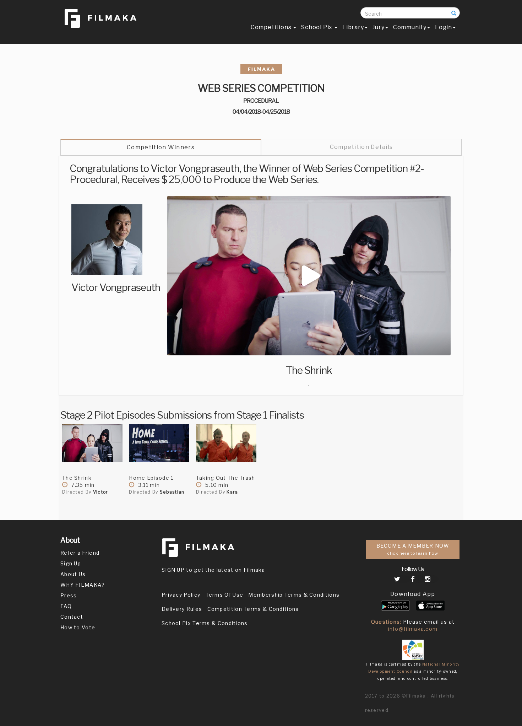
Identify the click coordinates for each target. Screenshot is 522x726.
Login (443, 27)
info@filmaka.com (413, 629)
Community (409, 27)
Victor (100, 492)
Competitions (272, 27)
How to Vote (77, 627)
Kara (232, 492)
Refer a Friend (79, 553)
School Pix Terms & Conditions (205, 623)
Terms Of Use (225, 595)
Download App (412, 594)
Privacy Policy (181, 595)
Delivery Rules (182, 609)
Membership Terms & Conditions (293, 595)
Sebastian (172, 492)
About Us (73, 574)
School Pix (317, 27)
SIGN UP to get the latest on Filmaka (213, 570)
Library (353, 27)
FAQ (66, 606)
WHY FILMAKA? (82, 585)
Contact (71, 617)
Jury (379, 27)
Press (68, 595)
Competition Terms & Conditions (253, 609)
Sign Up (70, 563)
